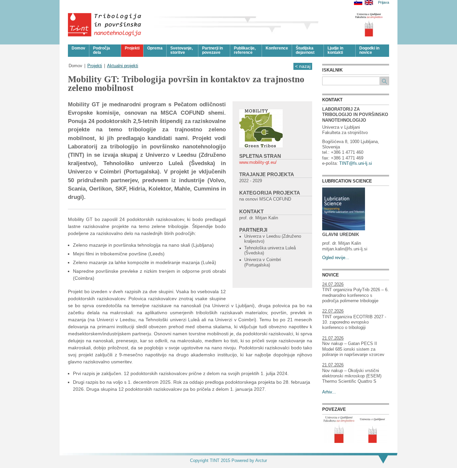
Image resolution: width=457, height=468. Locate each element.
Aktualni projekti (122, 66)
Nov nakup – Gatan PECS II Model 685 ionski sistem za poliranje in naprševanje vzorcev (353, 349)
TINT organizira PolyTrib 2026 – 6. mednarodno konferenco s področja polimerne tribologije (355, 295)
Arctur (261, 460)
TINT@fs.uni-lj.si (355, 163)
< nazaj (302, 66)
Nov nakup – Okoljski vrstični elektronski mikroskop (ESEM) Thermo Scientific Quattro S (351, 376)
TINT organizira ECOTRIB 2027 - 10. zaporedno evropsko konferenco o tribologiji (354, 322)
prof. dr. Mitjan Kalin (258, 218)
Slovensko (358, 2)
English (369, 2)
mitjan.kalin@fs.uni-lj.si (344, 249)
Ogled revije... (335, 257)
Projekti (94, 66)
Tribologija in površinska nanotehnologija (105, 24)
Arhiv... (329, 392)
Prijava (383, 2)
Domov (75, 66)
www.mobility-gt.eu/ (258, 162)
